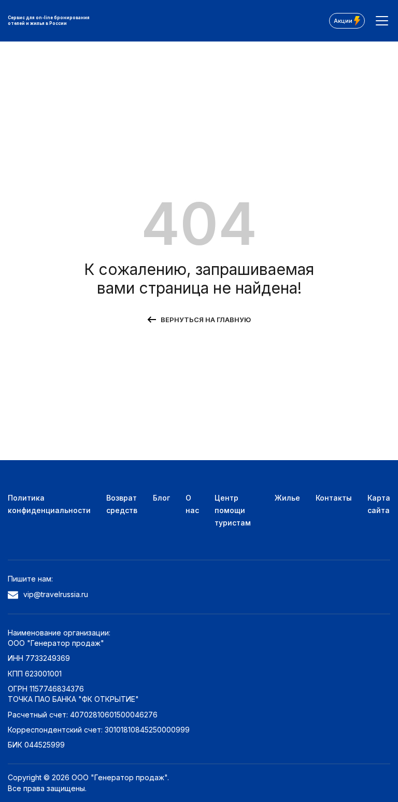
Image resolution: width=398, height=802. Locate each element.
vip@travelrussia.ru (55, 594)
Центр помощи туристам (233, 510)
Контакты (334, 497)
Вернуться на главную (206, 319)
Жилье (287, 497)
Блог (161, 497)
